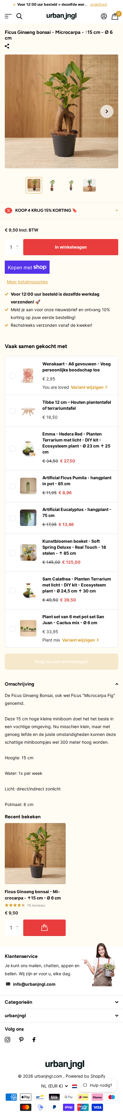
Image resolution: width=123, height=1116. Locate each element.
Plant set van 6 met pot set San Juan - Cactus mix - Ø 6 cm (73, 619)
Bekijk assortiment (8, 16)
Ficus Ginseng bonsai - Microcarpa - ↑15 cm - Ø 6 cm (33, 894)
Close (61, 1002)
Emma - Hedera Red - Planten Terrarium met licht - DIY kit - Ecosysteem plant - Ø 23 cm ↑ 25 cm (76, 442)
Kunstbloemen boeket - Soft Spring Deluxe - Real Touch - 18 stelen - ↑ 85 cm (74, 547)
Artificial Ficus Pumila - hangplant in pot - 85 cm (76, 480)
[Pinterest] (21, 1039)
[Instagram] (7, 1039)
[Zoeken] (19, 16)
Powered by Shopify (85, 1076)
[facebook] (34, 1039)
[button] (106, 111)
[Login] (104, 16)
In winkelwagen (71, 246)
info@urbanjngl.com (34, 984)
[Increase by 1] (18, 241)
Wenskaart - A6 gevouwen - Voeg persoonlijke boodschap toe (76, 366)
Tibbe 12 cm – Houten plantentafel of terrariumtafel (76, 405)
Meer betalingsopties (27, 281)
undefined (98, 4)
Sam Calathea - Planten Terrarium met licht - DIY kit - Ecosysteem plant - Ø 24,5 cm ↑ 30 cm (76, 584)
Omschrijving (19, 684)
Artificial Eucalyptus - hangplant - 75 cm (76, 512)
